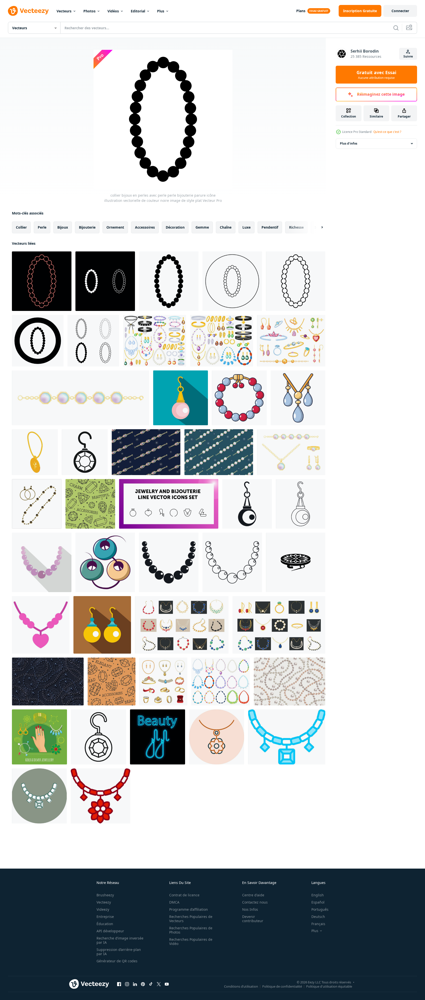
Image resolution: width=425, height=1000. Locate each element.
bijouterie (87, 227)
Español (318, 902)
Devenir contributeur (252, 918)
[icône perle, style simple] (168, 562)
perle (42, 227)
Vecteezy (104, 902)
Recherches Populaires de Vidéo (190, 941)
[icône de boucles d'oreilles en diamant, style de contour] (98, 736)
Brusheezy (105, 895)
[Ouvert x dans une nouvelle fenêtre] (159, 984)
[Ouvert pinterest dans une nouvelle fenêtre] (143, 984)
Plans (300, 10)
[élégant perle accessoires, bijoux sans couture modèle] (111, 681)
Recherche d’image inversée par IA (120, 940)
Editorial (138, 11)
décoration (175, 227)
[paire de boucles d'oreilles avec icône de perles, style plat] (102, 625)
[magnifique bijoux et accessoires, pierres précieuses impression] (90, 504)
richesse (296, 227)
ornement (115, 227)
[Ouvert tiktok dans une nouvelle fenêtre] (151, 984)
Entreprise (105, 916)
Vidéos (113, 11)
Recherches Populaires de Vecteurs (190, 918)
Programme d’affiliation (188, 909)
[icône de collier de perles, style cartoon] (298, 397)
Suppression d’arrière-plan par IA (119, 951)
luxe (246, 227)
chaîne (225, 227)
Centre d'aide (253, 895)
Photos (89, 11)
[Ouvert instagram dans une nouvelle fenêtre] (127, 984)
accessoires (145, 227)
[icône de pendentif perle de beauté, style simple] (247, 504)
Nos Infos (250, 909)
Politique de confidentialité (282, 986)
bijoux (62, 227)
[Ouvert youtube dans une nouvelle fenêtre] (167, 984)
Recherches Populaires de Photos (190, 930)
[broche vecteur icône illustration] (295, 562)
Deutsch (318, 916)
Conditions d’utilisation (241, 986)
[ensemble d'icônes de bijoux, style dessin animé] (163, 681)
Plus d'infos (348, 143)
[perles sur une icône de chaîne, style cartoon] (105, 562)
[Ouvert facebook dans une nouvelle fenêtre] (119, 984)
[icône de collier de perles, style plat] (41, 562)
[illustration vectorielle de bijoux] (39, 736)
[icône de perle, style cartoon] (239, 397)
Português (319, 909)
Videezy (103, 909)
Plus (160, 11)
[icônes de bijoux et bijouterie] (168, 504)
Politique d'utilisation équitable (329, 986)
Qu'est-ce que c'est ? (387, 132)
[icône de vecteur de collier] (216, 736)
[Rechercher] (396, 28)
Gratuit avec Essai (376, 74)
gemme (202, 227)
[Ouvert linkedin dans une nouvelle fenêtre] (135, 984)
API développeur (110, 931)
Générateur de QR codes (117, 961)
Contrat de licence (184, 895)
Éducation (105, 923)
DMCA (174, 902)
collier (21, 227)
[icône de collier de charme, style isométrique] (35, 452)
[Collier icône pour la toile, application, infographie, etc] (40, 625)
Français (318, 923)
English (317, 895)
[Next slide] (318, 227)
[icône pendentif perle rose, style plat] (180, 397)
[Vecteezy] (28, 11)
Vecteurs (64, 11)
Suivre (408, 56)
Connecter (400, 10)
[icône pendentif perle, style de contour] (300, 504)
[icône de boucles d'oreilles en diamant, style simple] (85, 452)
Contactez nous (255, 902)
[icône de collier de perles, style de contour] (232, 562)
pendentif (270, 227)
